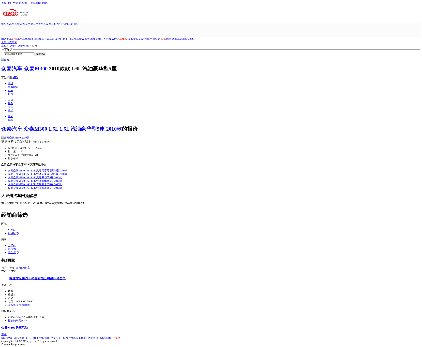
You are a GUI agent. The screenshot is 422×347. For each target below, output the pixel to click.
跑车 (68, 24)
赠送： (12, 294)
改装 (130, 39)
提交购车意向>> (17, 320)
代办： (12, 291)
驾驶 (157, 39)
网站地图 (105, 337)
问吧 (44, 2)
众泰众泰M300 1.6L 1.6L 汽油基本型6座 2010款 (35, 184)
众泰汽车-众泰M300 (24, 68)
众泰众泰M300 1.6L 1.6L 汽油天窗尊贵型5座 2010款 (37, 174)
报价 (10, 2)
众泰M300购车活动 (14, 327)
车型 (24, 2)
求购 (174, 39)
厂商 (62, 39)
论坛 (192, 39)
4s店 (12, 249)
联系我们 (80, 337)
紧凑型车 (22, 24)
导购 (84, 39)
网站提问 (93, 337)
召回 (103, 39)
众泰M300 (23, 45)
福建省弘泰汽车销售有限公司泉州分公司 (37, 278)
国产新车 (6, 39)
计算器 (110, 39)
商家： (5, 239)
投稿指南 (43, 337)
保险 (135, 39)
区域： (5, 223)
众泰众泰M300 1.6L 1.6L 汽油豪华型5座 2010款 (35, 181)
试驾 (73, 39)
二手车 (32, 2)
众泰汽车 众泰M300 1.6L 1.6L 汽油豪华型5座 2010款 (61, 129)
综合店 (13, 252)
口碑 (10, 99)
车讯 (180, 39)
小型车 (13, 24)
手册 (152, 39)
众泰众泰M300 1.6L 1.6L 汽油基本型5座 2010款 (35, 187)
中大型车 (41, 24)
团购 (39, 2)
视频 (30, 39)
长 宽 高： (14, 148)
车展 (52, 39)
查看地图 (24, 305)
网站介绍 (6, 337)
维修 (147, 39)
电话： (12, 301)
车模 (25, 39)
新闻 (10, 116)
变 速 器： (14, 154)
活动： (12, 298)
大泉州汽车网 (9, 42)
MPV (57, 24)
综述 (10, 83)
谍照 (57, 39)
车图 (19, 39)
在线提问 (13, 305)
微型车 (5, 24)
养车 (10, 106)
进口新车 (39, 39)
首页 (4, 2)
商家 (168, 39)
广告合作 (31, 337)
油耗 (10, 103)
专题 (46, 39)
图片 (10, 90)
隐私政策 (19, 337)
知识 (141, 39)
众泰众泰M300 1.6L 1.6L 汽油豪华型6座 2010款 (35, 177)
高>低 (19, 267)
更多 (4, 334)
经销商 (17, 2)
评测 (98, 39)
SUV (62, 24)
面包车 (74, 24)
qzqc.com (32, 341)
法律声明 (68, 337)
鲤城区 (13, 233)
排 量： (13, 151)
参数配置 (13, 86)
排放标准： (14, 158)
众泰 (12, 45)
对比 (116, 39)
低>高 (26, 267)
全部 (12, 229)
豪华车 (50, 24)
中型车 (32, 24)
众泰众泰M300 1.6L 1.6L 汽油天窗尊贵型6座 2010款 (37, 170)
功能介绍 (56, 337)
